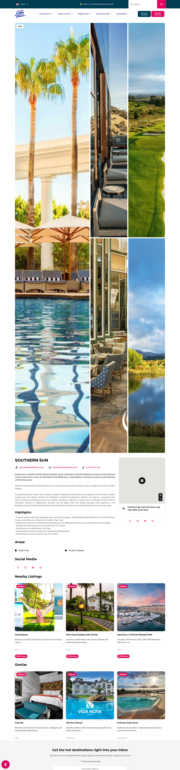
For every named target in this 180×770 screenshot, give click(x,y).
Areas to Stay (64, 14)
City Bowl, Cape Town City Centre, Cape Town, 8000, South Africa (144, 508)
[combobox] (142, 4)
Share (20, 26)
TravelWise (121, 14)
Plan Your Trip (102, 14)
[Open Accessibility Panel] (5, 764)
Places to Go (45, 14)
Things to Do (83, 14)
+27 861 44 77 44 (93, 467)
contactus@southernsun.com (65, 467)
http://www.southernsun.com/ (31, 467)
